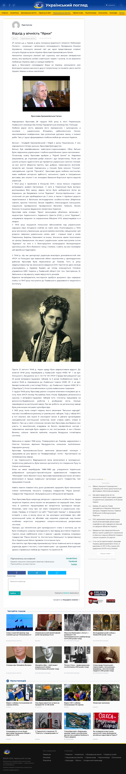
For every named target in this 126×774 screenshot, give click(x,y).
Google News (71, 558)
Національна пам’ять (61, 13)
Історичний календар (72, 641)
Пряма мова (78, 13)
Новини (5, 13)
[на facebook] (9, 5)
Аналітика (14, 13)
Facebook (73, 561)
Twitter (74, 564)
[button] (4, 5)
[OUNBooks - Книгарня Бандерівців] (105, 593)
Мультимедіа (90, 13)
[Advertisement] (105, 574)
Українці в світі (45, 13)
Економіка (103, 13)
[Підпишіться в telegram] (37, 573)
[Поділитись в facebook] (16, 573)
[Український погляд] (7, 752)
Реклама (46, 757)
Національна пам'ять (28, 38)
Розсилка (47, 760)
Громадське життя (28, 13)
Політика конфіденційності (11, 770)
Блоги (121, 13)
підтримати (111, 5)
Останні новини (95, 479)
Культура (113, 13)
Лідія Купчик (26, 25)
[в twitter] (14, 5)
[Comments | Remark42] (44, 590)
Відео (9, 707)
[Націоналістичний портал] (96, 601)
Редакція (47, 754)
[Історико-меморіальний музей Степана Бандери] (114, 600)
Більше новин (105, 553)
